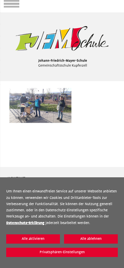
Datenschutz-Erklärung (25, 223)
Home (6, 15)
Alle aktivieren (33, 238)
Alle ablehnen (91, 238)
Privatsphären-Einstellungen (62, 252)
